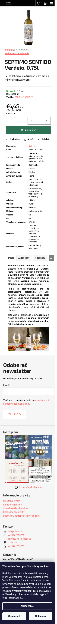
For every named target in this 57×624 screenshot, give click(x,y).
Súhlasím (40, 616)
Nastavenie (27, 605)
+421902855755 (16, 535)
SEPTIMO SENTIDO (24, 97)
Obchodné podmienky (14, 512)
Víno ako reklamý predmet (16, 508)
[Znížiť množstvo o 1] (31, 120)
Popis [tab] (11, 258)
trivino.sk (12, 542)
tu (21, 597)
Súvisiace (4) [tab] (24, 258)
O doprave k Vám (11, 501)
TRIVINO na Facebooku (19, 539)
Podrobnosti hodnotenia (17, 53)
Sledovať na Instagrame (31, 487)
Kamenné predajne (12, 504)
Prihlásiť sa (14, 414)
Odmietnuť (14, 616)
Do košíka (30, 130)
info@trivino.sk (15, 531)
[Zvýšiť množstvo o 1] (47, 120)
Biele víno (32, 146)
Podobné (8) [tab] (40, 258)
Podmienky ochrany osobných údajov (21, 516)
